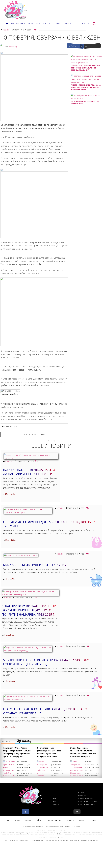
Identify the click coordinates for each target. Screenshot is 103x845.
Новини (67, 23)
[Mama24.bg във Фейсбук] (25, 811)
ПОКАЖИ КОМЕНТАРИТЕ (34, 434)
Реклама (81, 792)
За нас (55, 798)
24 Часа (17, 820)
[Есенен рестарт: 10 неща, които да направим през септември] (31, 458)
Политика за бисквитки (86, 804)
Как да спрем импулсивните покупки (35, 565)
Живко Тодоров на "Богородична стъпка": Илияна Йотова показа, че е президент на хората (83, 752)
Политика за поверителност (88, 801)
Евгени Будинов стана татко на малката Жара (85, 102)
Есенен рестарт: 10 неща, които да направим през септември (29, 472)
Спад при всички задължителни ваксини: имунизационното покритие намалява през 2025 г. (29, 610)
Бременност (34, 23)
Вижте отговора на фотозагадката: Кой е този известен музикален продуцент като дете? (49, 752)
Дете (51, 23)
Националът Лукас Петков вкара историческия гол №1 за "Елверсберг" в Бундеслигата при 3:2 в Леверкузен (17, 752)
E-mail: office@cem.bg (76, 840)
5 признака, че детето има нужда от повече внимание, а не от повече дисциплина (85, 68)
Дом (58, 23)
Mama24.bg (13, 46)
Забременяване (17, 23)
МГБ (8, 820)
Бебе (44, 23)
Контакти (56, 804)
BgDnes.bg (70, 820)
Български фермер (54, 820)
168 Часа (28, 820)
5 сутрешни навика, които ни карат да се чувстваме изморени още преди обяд (47, 662)
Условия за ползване (85, 798)
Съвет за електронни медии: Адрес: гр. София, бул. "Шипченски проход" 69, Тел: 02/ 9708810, (36, 840)
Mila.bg (81, 820)
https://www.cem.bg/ (91, 840)
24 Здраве (93, 820)
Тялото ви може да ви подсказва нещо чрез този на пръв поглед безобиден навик (86, 87)
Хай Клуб (40, 820)
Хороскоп (85, 23)
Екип (54, 801)
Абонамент (82, 795)
